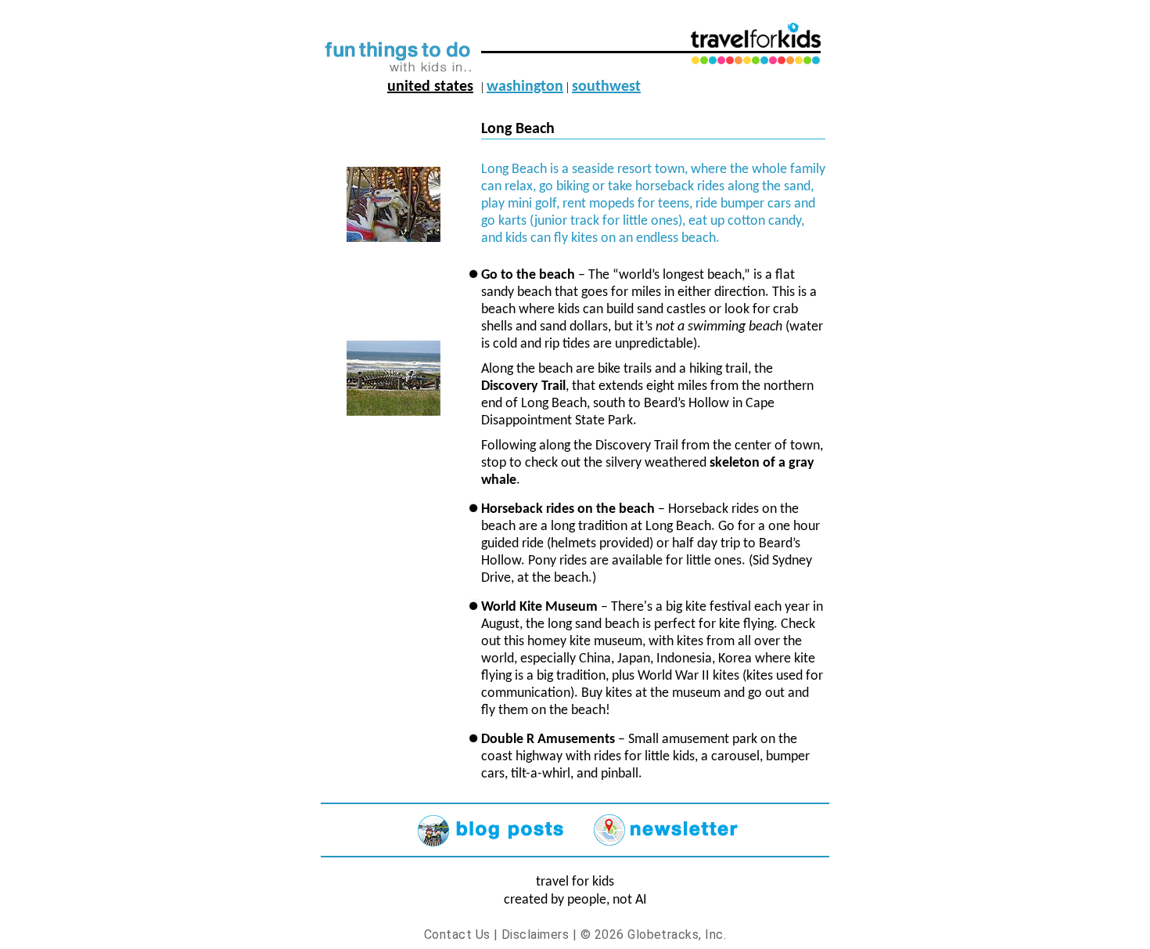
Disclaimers (535, 934)
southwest (606, 87)
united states (430, 87)
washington (525, 87)
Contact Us (457, 934)
